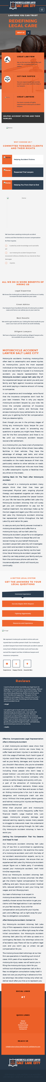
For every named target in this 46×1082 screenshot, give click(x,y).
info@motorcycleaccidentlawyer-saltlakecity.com (23, 1047)
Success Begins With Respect (23, 604)
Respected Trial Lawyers (23, 172)
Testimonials (23, 1027)
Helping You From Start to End (26, 185)
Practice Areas (23, 1025)
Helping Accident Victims (24, 159)
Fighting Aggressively (23, 613)
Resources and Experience (23, 623)
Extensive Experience (23, 594)
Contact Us (23, 1029)
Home (23, 1021)
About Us (20, 33)
